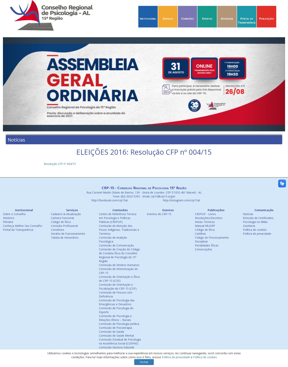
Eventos (207, 18)
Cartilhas (200, 233)
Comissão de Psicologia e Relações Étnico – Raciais (115, 318)
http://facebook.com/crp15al (109, 200)
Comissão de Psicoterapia (115, 328)
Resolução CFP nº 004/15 (60, 164)
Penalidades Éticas (206, 245)
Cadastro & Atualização (66, 214)
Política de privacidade (257, 233)
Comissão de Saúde (111, 331)
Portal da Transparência (246, 20)
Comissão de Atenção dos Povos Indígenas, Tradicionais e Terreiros (119, 229)
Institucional (148, 18)
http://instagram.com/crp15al (181, 200)
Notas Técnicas (205, 222)
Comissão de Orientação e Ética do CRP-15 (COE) (119, 279)
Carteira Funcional (62, 218)
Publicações (266, 18)
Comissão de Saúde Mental (116, 335)
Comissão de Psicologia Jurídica (119, 324)
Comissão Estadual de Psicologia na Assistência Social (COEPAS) (120, 341)
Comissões (187, 18)
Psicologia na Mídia (255, 222)
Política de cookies (255, 230)
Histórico (8, 218)
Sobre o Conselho (14, 214)
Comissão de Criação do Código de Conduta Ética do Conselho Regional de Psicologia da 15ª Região (119, 255)
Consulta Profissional (64, 226)
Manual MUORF (205, 226)
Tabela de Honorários (65, 237)
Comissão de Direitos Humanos (119, 265)
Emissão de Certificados (258, 218)
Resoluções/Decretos (208, 218)
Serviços (168, 18)
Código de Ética (61, 222)
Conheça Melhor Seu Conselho (22, 226)
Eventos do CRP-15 (159, 214)
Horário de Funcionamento (68, 233)
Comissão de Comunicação (116, 245)
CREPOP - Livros (205, 214)
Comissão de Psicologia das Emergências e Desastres (117, 302)
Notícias (248, 214)
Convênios (57, 230)
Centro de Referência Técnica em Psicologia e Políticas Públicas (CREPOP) (117, 218)
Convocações (203, 249)
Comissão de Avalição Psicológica (113, 239)
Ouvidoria (227, 18)
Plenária (8, 222)
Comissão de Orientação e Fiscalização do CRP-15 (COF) (118, 286)
